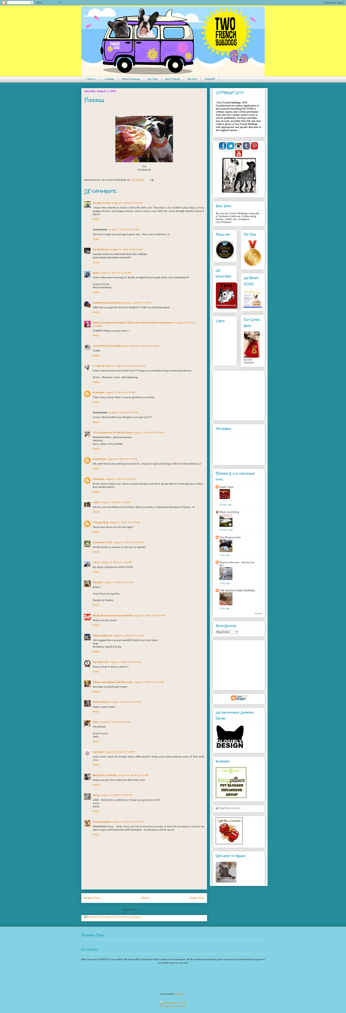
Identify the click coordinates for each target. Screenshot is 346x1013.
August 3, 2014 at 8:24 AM (118, 582)
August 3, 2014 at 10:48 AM (149, 615)
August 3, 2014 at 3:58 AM (115, 502)
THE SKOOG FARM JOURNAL (237, 590)
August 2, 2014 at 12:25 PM (115, 272)
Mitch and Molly (229, 512)
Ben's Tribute (172, 79)
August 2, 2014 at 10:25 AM (126, 249)
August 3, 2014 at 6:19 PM (115, 721)
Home (145, 898)
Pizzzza (94, 100)
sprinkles (98, 751)
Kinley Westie (101, 701)
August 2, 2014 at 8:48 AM (123, 229)
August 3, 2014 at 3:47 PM (149, 682)
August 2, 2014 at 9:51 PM (123, 412)
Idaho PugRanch (102, 635)
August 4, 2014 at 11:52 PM (127, 821)
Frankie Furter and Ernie (107, 302)
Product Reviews (131, 79)
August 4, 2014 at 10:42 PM (116, 795)
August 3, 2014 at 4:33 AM (125, 522)
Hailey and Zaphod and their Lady (113, 682)
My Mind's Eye (101, 249)
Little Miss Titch (102, 542)
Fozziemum (99, 459)
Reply (96, 218)
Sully (96, 721)
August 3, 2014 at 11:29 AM (128, 635)
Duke (96, 272)
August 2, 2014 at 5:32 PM (130, 365)
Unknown (98, 392)
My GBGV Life (101, 662)
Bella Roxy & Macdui (105, 775)
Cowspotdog (100, 522)
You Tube (153, 79)
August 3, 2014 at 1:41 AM (122, 459)
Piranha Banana (102, 821)
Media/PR (210, 79)
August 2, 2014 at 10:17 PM (147, 432)
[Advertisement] (238, 394)
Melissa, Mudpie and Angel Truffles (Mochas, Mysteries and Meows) (133, 322)
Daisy (96, 795)
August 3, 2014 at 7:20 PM (120, 751)
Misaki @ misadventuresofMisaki (112, 615)
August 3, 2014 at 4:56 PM (125, 701)
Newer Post (92, 898)
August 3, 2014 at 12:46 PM (125, 662)
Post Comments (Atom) (152, 909)
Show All (258, 613)
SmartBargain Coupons (173, 1006)
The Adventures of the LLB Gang (112, 432)
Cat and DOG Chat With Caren (110, 345)
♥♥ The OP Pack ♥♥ (103, 365)
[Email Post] (151, 179)
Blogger (180, 993)
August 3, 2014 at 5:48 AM (128, 542)
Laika (96, 502)
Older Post (197, 898)
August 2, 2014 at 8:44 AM (127, 202)
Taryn (96, 562)
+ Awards (109, 79)
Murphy (97, 582)
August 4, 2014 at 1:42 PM (133, 775)
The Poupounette (230, 537)
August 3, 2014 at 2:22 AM (120, 479)
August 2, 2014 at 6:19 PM (120, 392)
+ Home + (90, 79)
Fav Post (192, 79)
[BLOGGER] (239, 699)
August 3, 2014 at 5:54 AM (116, 562)
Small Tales (226, 486)
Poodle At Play (102, 202)
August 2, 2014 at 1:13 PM (136, 302)
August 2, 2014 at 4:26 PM (144, 345)
